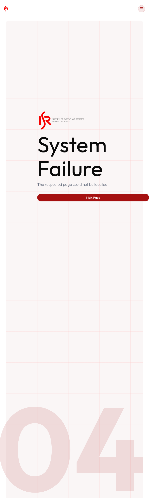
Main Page (93, 197)
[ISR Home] (6, 9)
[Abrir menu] (141, 8)
